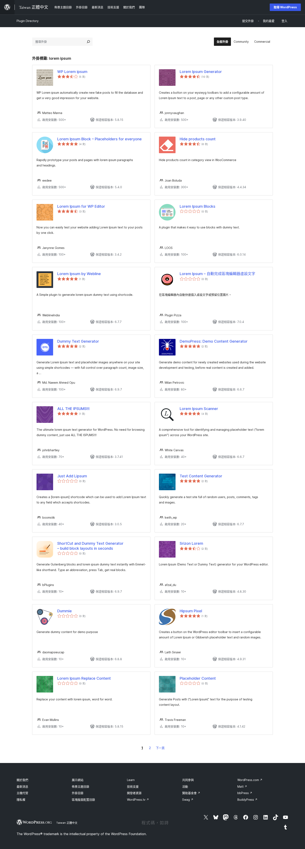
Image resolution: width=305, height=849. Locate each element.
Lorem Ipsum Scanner (199, 408)
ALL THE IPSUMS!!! (73, 408)
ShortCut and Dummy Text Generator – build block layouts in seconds (90, 545)
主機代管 (22, 793)
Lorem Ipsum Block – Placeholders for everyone (99, 139)
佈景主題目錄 (80, 786)
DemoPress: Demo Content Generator (214, 341)
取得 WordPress (285, 7)
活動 (185, 786)
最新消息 (22, 786)
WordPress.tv (138, 799)
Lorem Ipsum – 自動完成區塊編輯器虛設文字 (217, 274)
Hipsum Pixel (191, 611)
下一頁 (160, 748)
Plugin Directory (28, 21)
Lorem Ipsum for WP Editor (81, 206)
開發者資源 (134, 793)
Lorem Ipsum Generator (201, 71)
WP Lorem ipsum (72, 71)
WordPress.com (249, 780)
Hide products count (198, 139)
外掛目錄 (77, 793)
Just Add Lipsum (72, 476)
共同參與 (188, 780)
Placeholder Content (198, 678)
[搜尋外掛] (88, 42)
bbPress (244, 793)
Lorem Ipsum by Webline (79, 274)
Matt (242, 786)
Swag (187, 799)
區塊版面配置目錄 (83, 799)
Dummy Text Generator (78, 341)
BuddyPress (247, 799)
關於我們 (22, 780)
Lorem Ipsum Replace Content (84, 678)
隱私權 (21, 799)
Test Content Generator (201, 476)
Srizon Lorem (191, 543)
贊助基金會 (191, 793)
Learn (131, 780)
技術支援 (133, 786)
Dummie (64, 611)
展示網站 (77, 780)
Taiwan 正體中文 (66, 822)
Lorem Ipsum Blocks (197, 206)
